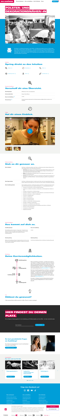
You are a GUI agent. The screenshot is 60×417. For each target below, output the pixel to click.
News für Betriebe (42, 398)
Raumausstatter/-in (39, 276)
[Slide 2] (29, 380)
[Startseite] (7, 1)
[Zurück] (2, 134)
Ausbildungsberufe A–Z (26, 398)
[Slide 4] (32, 380)
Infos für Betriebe (36, 1)
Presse (42, 1)
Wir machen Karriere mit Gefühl (12, 398)
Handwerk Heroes (9, 400)
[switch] (25, 415)
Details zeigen (46, 415)
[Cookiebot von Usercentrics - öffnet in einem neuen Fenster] (6, 415)
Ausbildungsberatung (26, 403)
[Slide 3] (30, 380)
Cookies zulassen (52, 406)
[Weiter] (58, 134)
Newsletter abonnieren (42, 400)
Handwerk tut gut (9, 403)
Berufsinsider (25, 400)
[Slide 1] (27, 380)
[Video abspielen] (30, 131)
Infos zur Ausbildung (28, 1)
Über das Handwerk (20, 1)
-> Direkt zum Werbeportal (43, 403)
